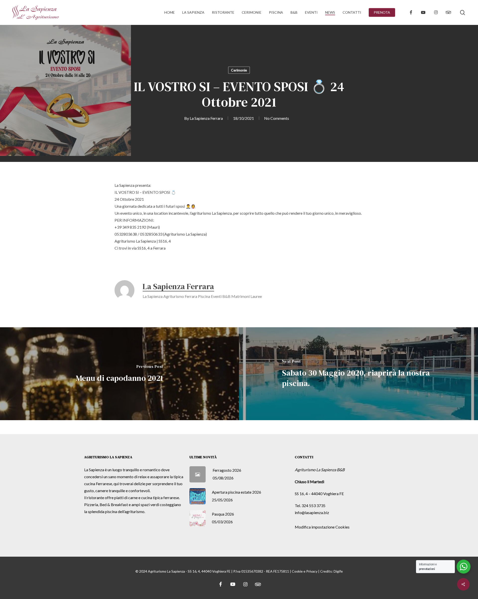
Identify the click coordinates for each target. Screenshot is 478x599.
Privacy (311, 571)
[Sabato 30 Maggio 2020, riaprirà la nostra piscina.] (358, 373)
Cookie (297, 571)
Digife (338, 571)
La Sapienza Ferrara (206, 118)
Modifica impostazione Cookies (322, 527)
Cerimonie (239, 70)
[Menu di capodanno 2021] (119, 373)
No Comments (276, 118)
